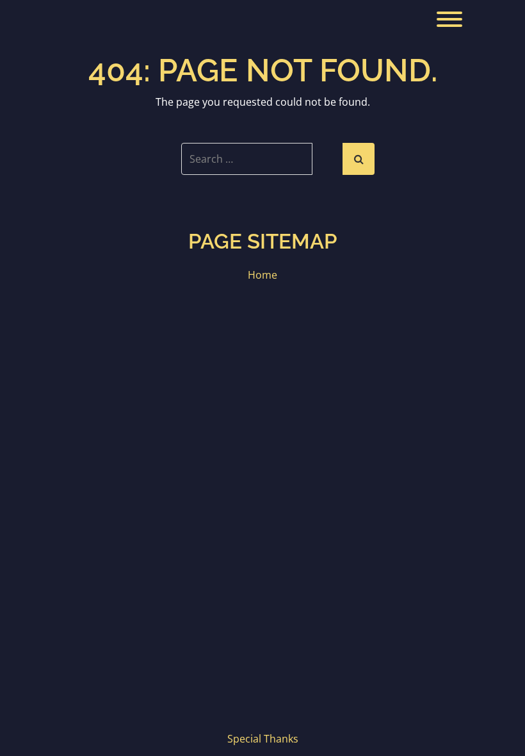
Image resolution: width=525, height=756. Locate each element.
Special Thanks (262, 739)
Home (262, 275)
